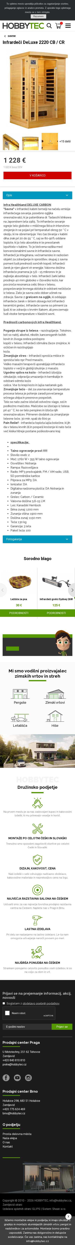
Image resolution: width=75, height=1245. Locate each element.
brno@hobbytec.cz (14, 1113)
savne (12, 36)
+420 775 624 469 (14, 1109)
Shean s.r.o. (59, 1209)
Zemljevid (9, 1056)
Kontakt (8, 1146)
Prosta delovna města (17, 1134)
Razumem (38, 16)
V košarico (38, 175)
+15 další (65, 141)
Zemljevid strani (12, 1204)
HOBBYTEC (41, 1200)
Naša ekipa (10, 1138)
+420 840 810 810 (14, 1060)
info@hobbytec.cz (60, 1200)
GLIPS (36, 1209)
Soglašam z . (33, 1003)
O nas (6, 1142)
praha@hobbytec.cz (15, 1064)
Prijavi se (62, 1026)
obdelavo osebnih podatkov (41, 1003)
